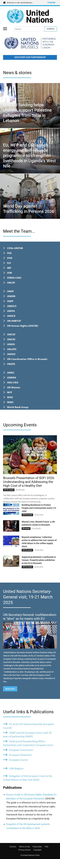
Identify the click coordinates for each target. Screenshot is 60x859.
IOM (9, 272)
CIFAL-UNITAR (15, 248)
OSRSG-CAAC (14, 277)
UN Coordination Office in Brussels (27, 359)
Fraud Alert (37, 847)
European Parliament (20, 754)
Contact (12, 847)
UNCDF (11, 282)
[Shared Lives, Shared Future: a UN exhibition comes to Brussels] (11, 526)
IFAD (9, 257)
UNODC (11, 354)
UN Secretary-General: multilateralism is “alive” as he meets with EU (29, 616)
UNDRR (11, 296)
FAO (9, 253)
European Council (18, 759)
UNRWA (11, 377)
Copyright (37, 850)
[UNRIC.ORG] (30, 16)
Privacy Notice (24, 850)
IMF (9, 267)
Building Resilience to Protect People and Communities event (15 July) (39, 508)
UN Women (13, 387)
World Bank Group (17, 407)
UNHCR (11, 315)
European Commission (21, 749)
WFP (9, 392)
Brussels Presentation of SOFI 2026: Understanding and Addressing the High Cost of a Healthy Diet (29, 482)
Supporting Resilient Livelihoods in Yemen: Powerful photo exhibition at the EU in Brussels (39, 560)
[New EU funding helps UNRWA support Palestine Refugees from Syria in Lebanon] (30, 105)
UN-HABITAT (14, 320)
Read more (10, 689)
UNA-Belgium (16, 768)
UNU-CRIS (12, 382)
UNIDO (11, 344)
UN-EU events (9, 490)
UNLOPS (11, 349)
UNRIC (10, 372)
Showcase (26, 528)
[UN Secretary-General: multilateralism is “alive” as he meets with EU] (30, 635)
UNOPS (11, 363)
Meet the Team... (19, 231)
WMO (10, 402)
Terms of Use (24, 847)
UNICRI (11, 339)
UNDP (10, 291)
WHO (10, 397)
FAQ (46, 847)
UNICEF (11, 334)
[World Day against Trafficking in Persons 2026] (30, 196)
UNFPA (11, 310)
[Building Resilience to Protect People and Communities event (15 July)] (11, 509)
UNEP (10, 301)
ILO (9, 262)
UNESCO (11, 306)
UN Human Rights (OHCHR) (22, 325)
